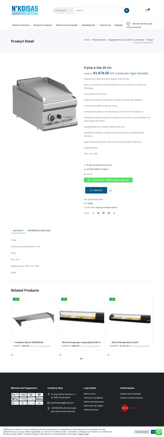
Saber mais (83, 434)
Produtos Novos (20, 25)
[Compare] (109, 190)
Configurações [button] (142, 432)
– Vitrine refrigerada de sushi (124, 342)
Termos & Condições (93, 398)
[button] (93, 213)
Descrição (18, 230)
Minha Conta (89, 394)
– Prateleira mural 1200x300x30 (28, 342)
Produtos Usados (43, 25)
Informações (88, 25)
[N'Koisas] (25, 10)
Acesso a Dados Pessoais (131, 398)
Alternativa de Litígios (93, 405)
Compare (118, 25)
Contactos (105, 25)
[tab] (18, 230)
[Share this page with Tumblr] (114, 213)
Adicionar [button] (30, 320)
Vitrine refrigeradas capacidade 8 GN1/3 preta (84, 342)
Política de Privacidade (130, 394)
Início (87, 40)
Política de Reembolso (94, 401)
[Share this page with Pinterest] (103, 213)
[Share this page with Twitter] (98, 213)
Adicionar (97, 190)
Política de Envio (91, 409)
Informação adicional (39, 230)
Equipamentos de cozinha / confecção (126, 40)
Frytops (150, 40)
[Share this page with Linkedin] (108, 213)
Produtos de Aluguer (66, 25)
